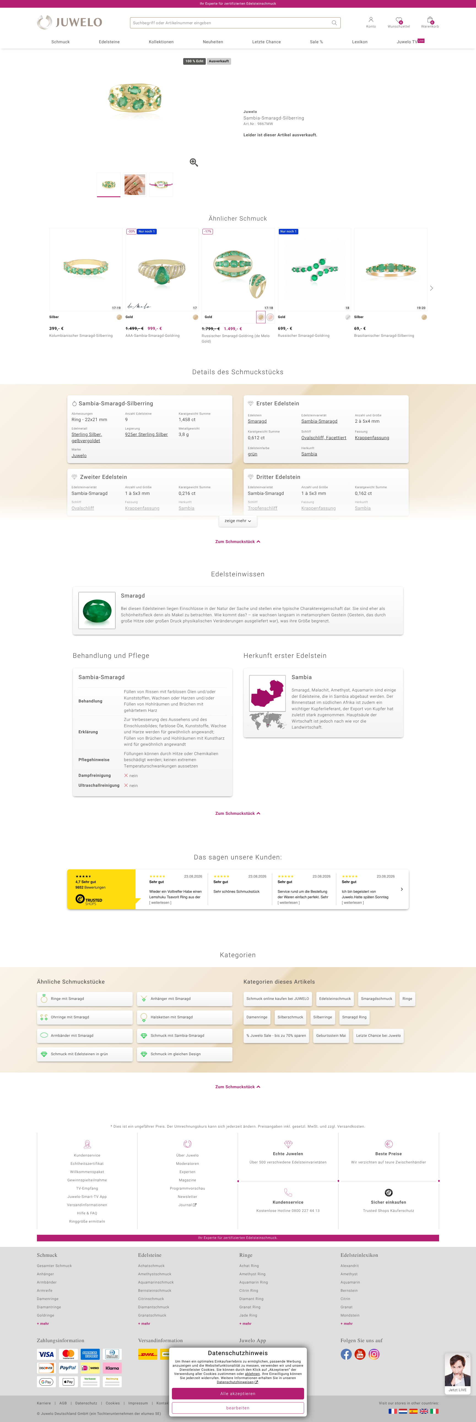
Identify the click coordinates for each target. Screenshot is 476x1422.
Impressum (138, 1403)
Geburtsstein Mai (331, 1035)
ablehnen (252, 1374)
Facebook (346, 1354)
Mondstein (350, 1315)
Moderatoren (187, 1163)
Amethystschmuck (155, 1274)
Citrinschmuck (151, 1299)
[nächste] (431, 288)
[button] (371, 23)
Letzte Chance (266, 42)
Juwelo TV (410, 42)
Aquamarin (350, 1282)
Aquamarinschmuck (156, 1282)
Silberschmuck (290, 1017)
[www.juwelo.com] (424, 1411)
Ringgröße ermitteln (87, 1221)
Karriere (44, 1403)
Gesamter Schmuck (54, 1266)
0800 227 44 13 (306, 1211)
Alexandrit (350, 1266)
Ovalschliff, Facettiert (323, 438)
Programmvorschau (187, 1188)
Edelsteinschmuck (335, 999)
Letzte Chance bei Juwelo (378, 1035)
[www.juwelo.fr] (393, 1411)
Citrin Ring (248, 1290)
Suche (335, 23)
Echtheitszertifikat (87, 1163)
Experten (188, 1172)
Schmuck (61, 42)
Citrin (346, 1299)
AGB (63, 1403)
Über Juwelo (187, 1155)
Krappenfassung (372, 438)
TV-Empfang (87, 1188)
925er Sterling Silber (146, 434)
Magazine (187, 1180)
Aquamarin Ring (253, 1282)
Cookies (113, 1403)
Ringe (407, 999)
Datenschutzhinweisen (235, 1382)
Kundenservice (87, 1155)
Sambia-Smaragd (319, 421)
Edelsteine (109, 42)
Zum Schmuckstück (235, 542)
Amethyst (349, 1274)
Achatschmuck (151, 1266)
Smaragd (257, 421)
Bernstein (349, 1290)
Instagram (374, 1354)
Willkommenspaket (87, 1172)
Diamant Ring (251, 1299)
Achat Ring (249, 1266)
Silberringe (322, 1017)
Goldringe (45, 1315)
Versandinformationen (87, 1205)
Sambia (309, 454)
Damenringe (257, 1017)
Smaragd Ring (354, 1017)
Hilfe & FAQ (87, 1213)
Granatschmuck (152, 1315)
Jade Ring (248, 1315)
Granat (347, 1307)
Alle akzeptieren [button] (238, 1394)
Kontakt (163, 1403)
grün (253, 454)
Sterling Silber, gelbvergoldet (87, 437)
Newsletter (188, 1197)
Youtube (360, 1354)
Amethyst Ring (252, 1274)
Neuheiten (213, 42)
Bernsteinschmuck (155, 1290)
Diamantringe (49, 1307)
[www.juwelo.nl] (403, 1411)
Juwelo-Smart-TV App (87, 1197)
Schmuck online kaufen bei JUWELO (278, 999)
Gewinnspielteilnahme (87, 1180)
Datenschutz (86, 1403)
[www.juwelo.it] (434, 1411)
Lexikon (360, 42)
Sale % (316, 42)
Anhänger (45, 1274)
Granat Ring (250, 1307)
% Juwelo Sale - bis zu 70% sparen (276, 1035)
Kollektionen (161, 42)
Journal (185, 1205)
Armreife (45, 1290)
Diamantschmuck (153, 1307)
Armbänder (47, 1282)
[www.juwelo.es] (413, 1411)
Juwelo (79, 455)
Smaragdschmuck (376, 999)
